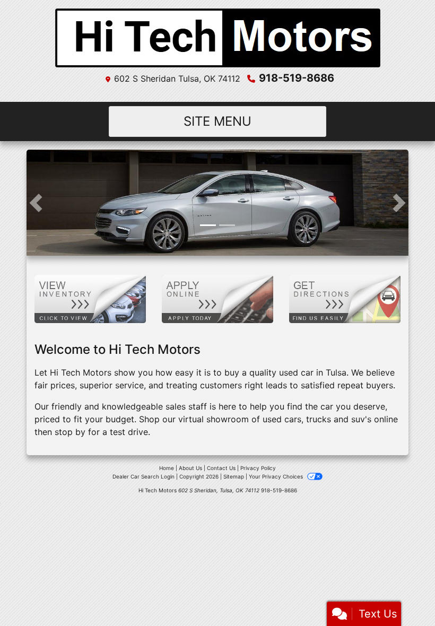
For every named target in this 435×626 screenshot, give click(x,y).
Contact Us (221, 468)
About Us (190, 468)
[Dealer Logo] (217, 37)
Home (166, 468)
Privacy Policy (258, 468)
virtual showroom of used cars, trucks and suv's (274, 419)
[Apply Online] (217, 298)
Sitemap (233, 476)
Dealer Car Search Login (143, 476)
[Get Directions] (345, 298)
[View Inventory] (90, 298)
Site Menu (217, 121)
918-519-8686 (296, 78)
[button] (36, 203)
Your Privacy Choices (276, 476)
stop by (70, 432)
